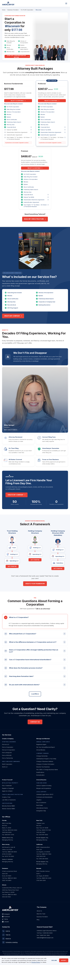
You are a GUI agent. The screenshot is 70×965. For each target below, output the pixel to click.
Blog (38, 919)
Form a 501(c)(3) (6, 755)
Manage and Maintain (43, 738)
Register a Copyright (8, 788)
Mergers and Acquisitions (43, 788)
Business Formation (13, 10)
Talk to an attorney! (42, 609)
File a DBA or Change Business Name (47, 769)
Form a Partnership (7, 758)
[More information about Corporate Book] (31, 127)
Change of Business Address (44, 761)
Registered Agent (41, 744)
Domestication (40, 775)
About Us (39, 911)
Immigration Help (41, 810)
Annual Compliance (43, 741)
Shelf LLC (5, 767)
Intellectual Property (10, 783)
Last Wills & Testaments (9, 800)
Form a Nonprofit (7, 752)
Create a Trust (6, 797)
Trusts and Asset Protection (12, 794)
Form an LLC (5, 744)
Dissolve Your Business (43, 767)
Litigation (38, 800)
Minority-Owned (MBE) (8, 806)
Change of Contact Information (45, 764)
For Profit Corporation (27, 10)
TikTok (6, 919)
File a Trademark (7, 785)
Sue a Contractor (41, 802)
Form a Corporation (7, 747)
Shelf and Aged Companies (11, 761)
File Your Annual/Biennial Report (45, 747)
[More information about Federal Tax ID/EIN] (31, 130)
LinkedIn (6, 921)
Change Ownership (41, 756)
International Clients (42, 808)
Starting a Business (9, 741)
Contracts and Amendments (44, 797)
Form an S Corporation (8, 750)
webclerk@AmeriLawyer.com (45, 937)
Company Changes (42, 753)
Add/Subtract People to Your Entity (46, 758)
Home (3, 10)
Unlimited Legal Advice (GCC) (44, 794)
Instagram (7, 914)
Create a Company (7, 738)
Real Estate (39, 805)
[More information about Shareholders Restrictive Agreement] (31, 132)
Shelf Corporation (7, 764)
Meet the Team (41, 914)
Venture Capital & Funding (43, 785)
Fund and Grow (41, 783)
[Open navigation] (66, 3)
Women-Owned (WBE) (8, 808)
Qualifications (40, 772)
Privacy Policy (35, 962)
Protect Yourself (7, 779)
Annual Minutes (40, 750)
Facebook (7, 916)
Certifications (7, 803)
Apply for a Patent (7, 791)
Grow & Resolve (41, 779)
